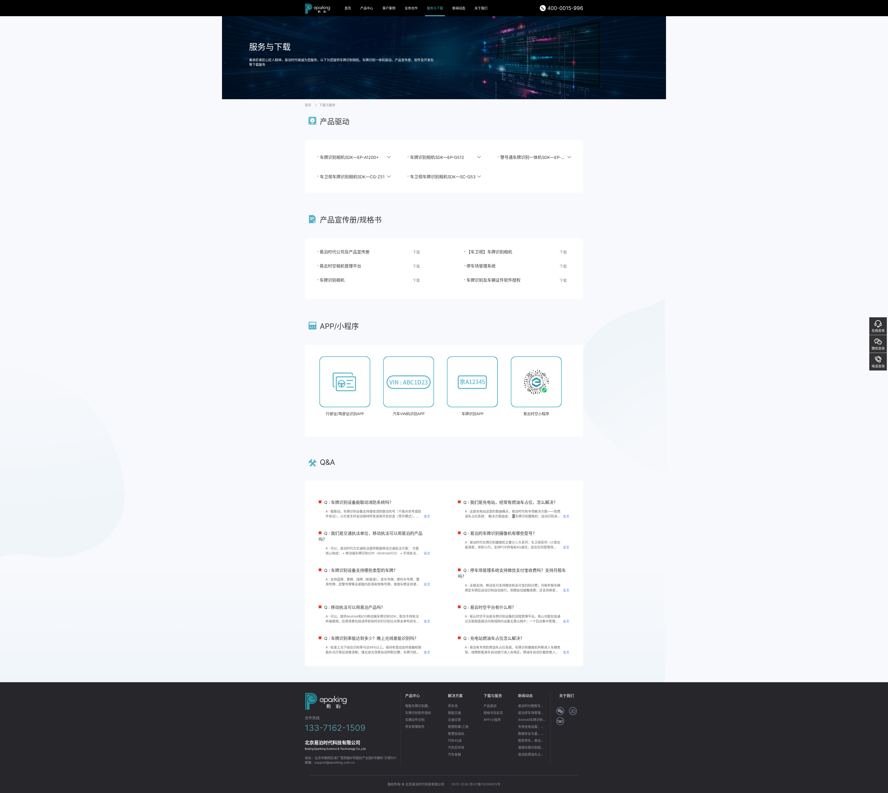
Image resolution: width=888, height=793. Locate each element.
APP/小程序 (492, 720)
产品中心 (366, 8)
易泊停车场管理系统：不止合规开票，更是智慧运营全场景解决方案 (532, 713)
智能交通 (454, 713)
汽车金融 (454, 754)
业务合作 (411, 8)
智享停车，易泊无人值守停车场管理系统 (532, 740)
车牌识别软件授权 (418, 713)
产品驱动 (490, 706)
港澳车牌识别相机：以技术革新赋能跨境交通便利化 (532, 747)
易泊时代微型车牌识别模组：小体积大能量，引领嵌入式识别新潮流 (532, 706)
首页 (348, 8)
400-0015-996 (565, 8)
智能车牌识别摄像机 (419, 706)
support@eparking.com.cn (334, 762)
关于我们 (481, 8)
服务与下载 (435, 8)
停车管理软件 (415, 726)
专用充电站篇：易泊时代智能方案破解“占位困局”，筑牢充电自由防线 (532, 726)
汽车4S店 (455, 740)
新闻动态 (458, 8)
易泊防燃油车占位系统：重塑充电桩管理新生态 (532, 754)
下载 (416, 252)
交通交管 (454, 720)
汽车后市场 (456, 747)
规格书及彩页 (493, 713)
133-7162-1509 (335, 728)
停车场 (453, 706)
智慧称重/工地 (458, 726)
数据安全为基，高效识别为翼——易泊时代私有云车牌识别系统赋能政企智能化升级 (532, 733)
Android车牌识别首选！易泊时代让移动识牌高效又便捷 (532, 720)
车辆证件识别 (415, 720)
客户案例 (388, 8)
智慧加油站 (456, 733)
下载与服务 (327, 105)
